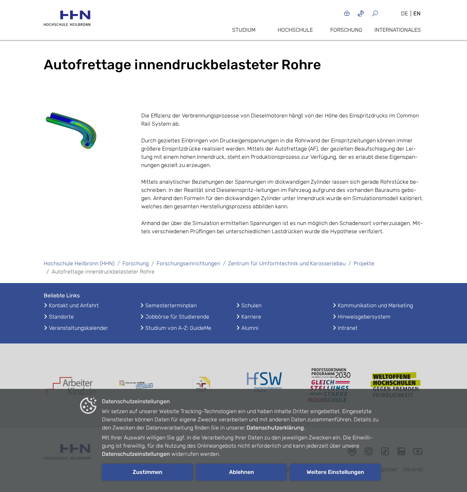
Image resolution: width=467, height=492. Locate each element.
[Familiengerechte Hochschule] (201, 385)
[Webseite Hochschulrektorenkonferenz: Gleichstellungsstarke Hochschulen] (396, 385)
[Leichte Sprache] (347, 13)
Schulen (251, 305)
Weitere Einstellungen (335, 472)
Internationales (397, 30)
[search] (383, 13)
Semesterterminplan (171, 305)
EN (417, 13)
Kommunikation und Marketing (375, 305)
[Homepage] (67, 20)
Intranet (348, 328)
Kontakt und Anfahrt (74, 305)
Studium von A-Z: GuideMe (178, 328)
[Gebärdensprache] (361, 13)
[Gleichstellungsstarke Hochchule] (331, 385)
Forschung (346, 30)
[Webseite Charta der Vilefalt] (136, 385)
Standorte (61, 316)
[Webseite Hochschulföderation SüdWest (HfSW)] (266, 385)
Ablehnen (241, 472)
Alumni (249, 328)
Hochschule (295, 30)
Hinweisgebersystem (364, 316)
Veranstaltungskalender (78, 328)
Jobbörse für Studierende (177, 316)
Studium (243, 30)
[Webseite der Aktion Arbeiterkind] (71, 385)
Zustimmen (147, 472)
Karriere (251, 316)
